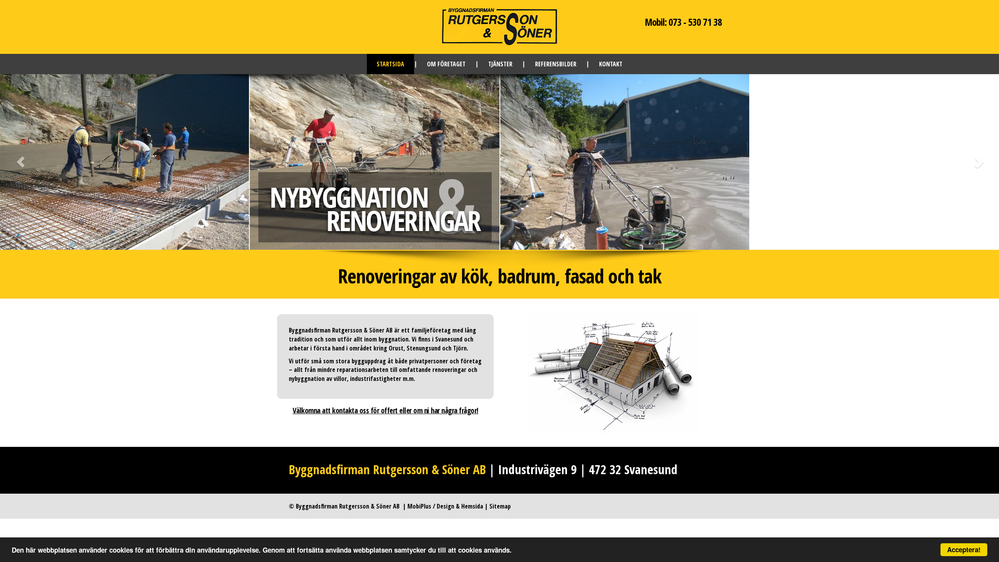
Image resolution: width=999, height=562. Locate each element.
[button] (75, 162)
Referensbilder (555, 64)
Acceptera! (964, 549)
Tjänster (500, 64)
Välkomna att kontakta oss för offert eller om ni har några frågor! (385, 410)
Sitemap (500, 506)
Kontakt (610, 64)
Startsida (390, 64)
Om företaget (446, 64)
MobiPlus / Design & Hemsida (445, 506)
